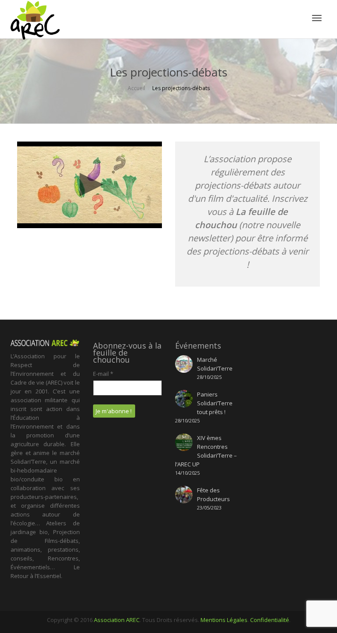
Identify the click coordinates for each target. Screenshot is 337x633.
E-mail (103, 374)
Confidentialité (269, 620)
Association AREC (117, 620)
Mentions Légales (224, 620)
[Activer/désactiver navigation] (316, 18)
